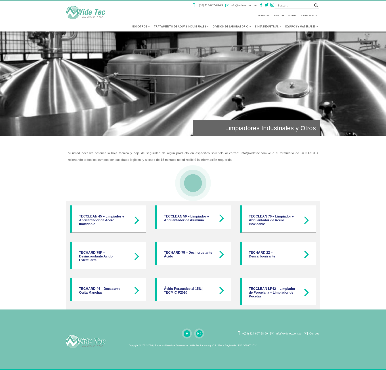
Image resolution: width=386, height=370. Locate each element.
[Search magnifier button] (316, 5)
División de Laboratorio (231, 26)
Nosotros (140, 26)
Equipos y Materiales (300, 26)
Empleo (292, 15)
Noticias (264, 15)
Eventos (279, 15)
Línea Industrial (267, 26)
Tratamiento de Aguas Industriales (180, 26)
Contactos (309, 15)
